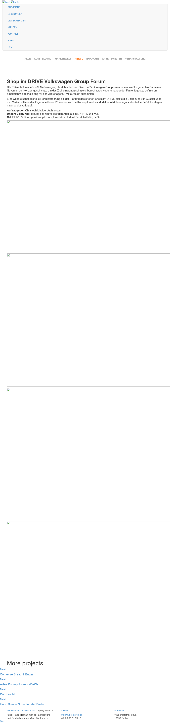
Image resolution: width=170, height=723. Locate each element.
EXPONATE (92, 58)
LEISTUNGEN (15, 13)
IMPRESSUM (13, 710)
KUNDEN (12, 27)
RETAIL (79, 58)
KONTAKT (13, 33)
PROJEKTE (14, 7)
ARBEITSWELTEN (112, 58)
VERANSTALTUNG (135, 58)
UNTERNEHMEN (17, 20)
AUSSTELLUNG (42, 58)
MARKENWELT (63, 58)
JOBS (11, 40)
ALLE (28, 58)
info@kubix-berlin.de (71, 714)
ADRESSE (119, 710)
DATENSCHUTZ (28, 710)
